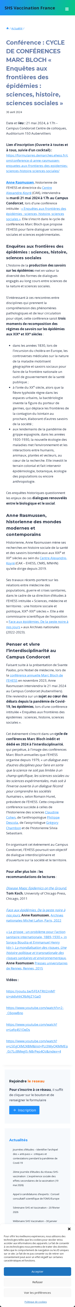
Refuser (37, 1282)
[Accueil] (7, 28)
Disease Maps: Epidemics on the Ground (36, 888)
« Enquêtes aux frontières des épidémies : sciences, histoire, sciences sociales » (36, 213)
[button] (69, 1229)
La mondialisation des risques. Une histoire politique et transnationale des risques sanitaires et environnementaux (36, 952)
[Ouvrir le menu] (66, 7)
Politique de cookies (36, 1302)
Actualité (13, 35)
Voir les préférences (37, 1293)
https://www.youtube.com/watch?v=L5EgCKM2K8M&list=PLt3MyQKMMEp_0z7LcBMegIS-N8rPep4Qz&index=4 (37, 1046)
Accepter (37, 1271)
